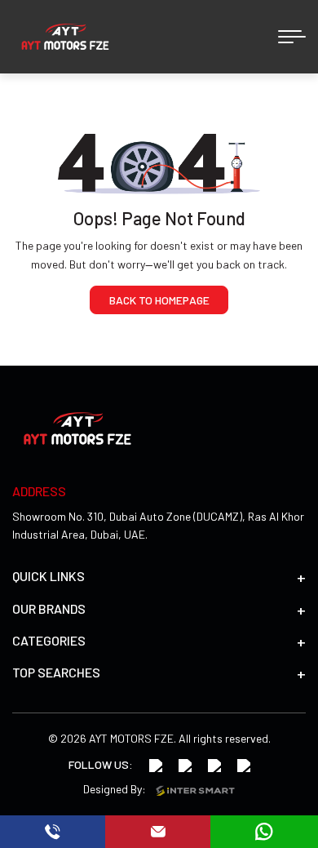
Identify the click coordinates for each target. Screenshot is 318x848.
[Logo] (65, 36)
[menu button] (292, 37)
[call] (52, 831)
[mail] (157, 831)
